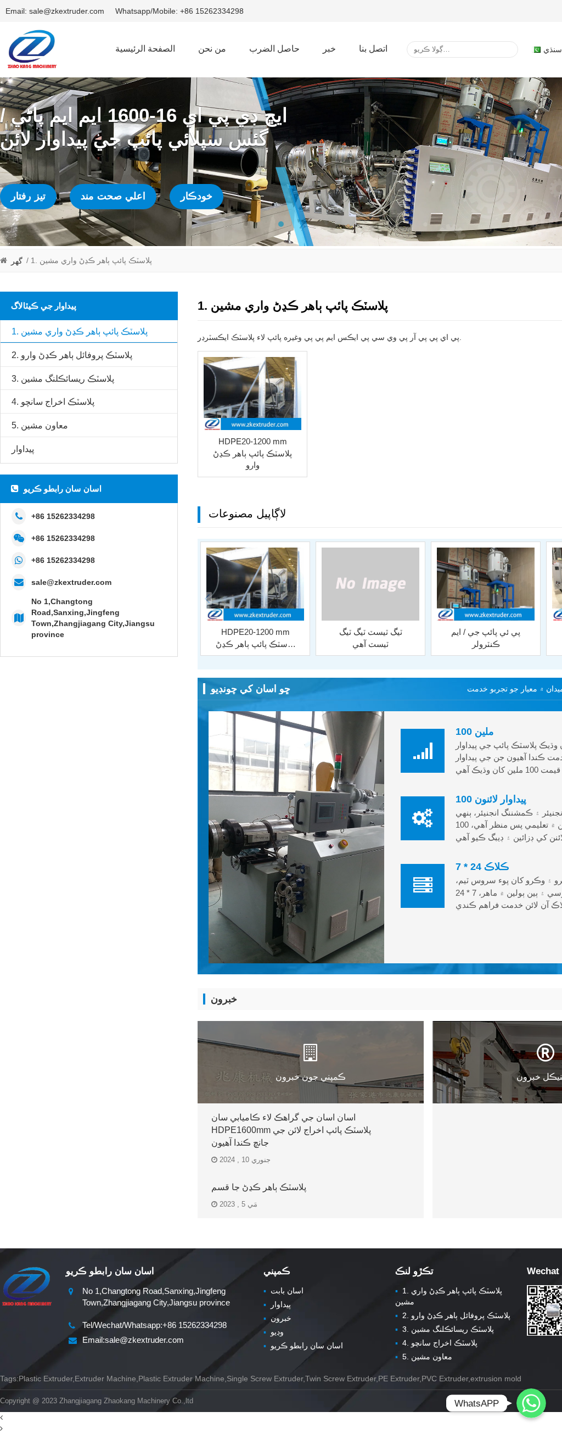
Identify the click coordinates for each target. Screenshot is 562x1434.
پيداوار (23, 449)
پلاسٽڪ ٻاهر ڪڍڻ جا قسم (258, 1187)
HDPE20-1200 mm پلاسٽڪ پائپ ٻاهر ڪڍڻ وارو (252, 453)
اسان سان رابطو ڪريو (303, 1345)
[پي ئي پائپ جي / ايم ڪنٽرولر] (486, 584)
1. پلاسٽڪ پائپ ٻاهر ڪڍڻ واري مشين (80, 331)
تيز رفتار (28, 196)
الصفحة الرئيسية (145, 48)
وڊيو (273, 1331)
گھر (17, 260)
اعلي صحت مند (113, 196)
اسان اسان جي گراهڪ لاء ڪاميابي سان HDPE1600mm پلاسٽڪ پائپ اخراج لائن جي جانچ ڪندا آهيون (291, 1130)
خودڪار (196, 196)
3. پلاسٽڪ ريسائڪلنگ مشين (63, 378)
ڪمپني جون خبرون (311, 1076)
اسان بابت (283, 1290)
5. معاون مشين (40, 425)
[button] (281, 224)
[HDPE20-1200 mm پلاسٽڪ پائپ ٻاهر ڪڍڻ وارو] (252, 394)
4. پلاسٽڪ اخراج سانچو (53, 401)
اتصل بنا (373, 48)
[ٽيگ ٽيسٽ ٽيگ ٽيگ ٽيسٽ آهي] (370, 584)
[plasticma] (31, 48)
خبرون (277, 1318)
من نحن (212, 48)
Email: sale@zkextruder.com (54, 11)
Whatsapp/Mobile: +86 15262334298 (179, 11)
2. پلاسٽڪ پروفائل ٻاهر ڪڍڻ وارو (72, 355)
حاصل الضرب (274, 48)
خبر (329, 48)
